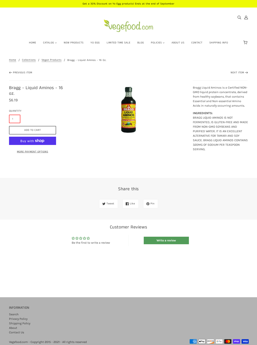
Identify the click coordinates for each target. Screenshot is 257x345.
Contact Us (16, 332)
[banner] (129, 24)
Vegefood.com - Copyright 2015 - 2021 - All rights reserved (48, 342)
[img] (239, 17)
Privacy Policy (18, 319)
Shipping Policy (19, 323)
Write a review (166, 240)
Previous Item (22, 72)
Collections (29, 60)
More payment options (32, 152)
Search (14, 314)
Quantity (14, 111)
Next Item (237, 72)
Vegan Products (52, 60)
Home (12, 60)
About (13, 328)
